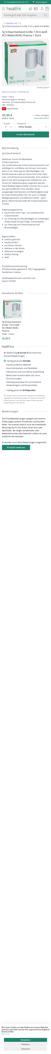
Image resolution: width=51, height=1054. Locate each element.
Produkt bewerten (16, 447)
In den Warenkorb (25, 134)
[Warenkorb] (47, 9)
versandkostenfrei (41, 118)
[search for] (45, 15)
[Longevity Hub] (31, 8)
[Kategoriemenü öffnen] (3, 8)
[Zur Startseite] (13, 8)
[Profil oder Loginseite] (42, 9)
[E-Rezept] (36, 9)
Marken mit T (12, 23)
